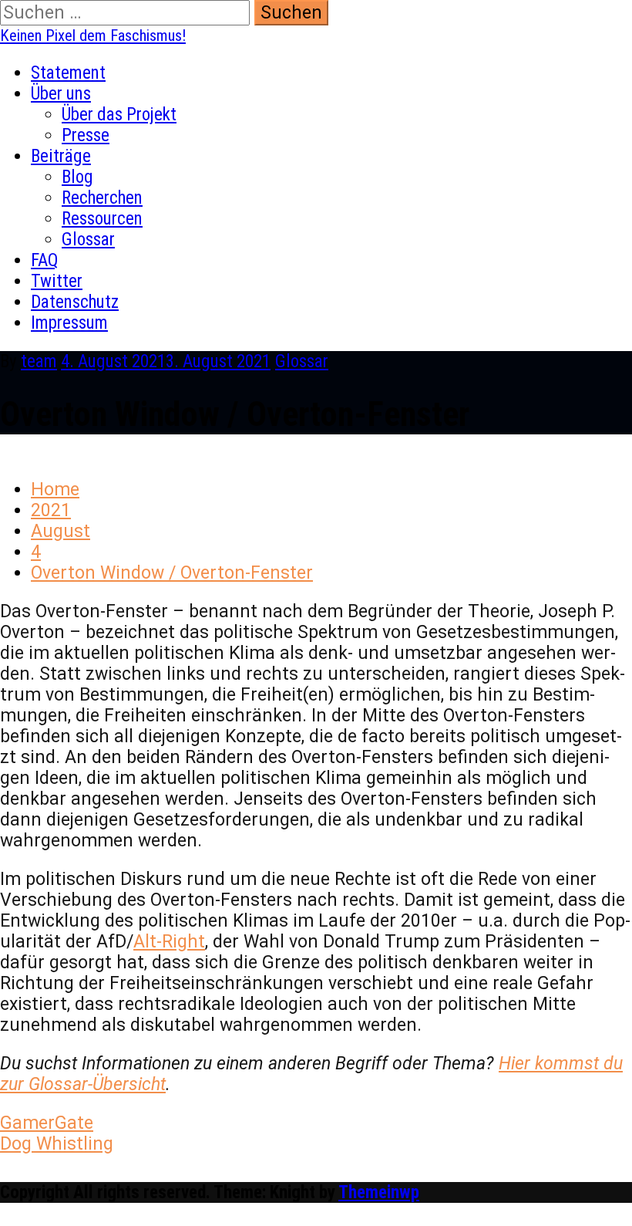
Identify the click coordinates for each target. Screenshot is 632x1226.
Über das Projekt (119, 114)
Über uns (61, 93)
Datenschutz (75, 302)
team (39, 361)
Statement (68, 72)
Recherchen (102, 197)
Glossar (88, 239)
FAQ (45, 260)
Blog (77, 177)
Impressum (69, 322)
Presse (85, 135)
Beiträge (61, 156)
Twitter (56, 281)
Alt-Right (169, 941)
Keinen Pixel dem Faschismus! (93, 35)
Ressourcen (102, 218)
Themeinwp (378, 1192)
